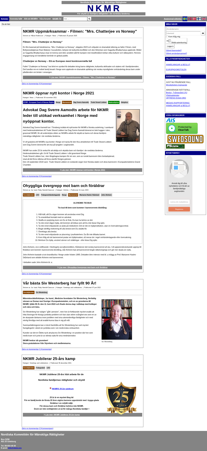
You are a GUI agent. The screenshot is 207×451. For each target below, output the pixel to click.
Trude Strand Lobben (98, 102)
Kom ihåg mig (169, 37)
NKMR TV (56, 19)
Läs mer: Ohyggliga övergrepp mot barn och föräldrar (83, 267)
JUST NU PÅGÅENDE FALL (178, 82)
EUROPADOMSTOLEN (176, 70)
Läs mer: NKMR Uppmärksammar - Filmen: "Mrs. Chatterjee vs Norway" (83, 77)
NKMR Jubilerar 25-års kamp (49, 358)
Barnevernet (67, 102)
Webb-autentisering (179, 42)
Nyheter (4, 19)
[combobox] (75, 19)
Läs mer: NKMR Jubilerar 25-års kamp (62, 415)
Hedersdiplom (114, 102)
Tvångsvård (40, 368)
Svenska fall (15, 19)
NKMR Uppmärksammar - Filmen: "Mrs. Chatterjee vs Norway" (80, 31)
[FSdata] (175, 148)
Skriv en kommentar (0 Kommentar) (37, 84)
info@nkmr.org (15, 448)
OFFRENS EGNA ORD (176, 98)
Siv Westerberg (41, 292)
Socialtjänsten (28, 195)
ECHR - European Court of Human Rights (38, 102)
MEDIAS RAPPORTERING (178, 103)
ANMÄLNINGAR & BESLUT (178, 65)
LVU (37, 195)
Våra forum (45, 19)
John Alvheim (106, 195)
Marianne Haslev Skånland (89, 195)
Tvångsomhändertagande (50, 195)
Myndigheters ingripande (176, 85)
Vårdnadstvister (172, 95)
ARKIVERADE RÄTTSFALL (178, 90)
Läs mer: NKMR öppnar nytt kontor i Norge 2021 (83, 170)
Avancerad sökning (173, 19)
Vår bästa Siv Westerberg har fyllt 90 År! (59, 283)
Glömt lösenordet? (174, 50)
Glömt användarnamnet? (176, 53)
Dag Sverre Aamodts (81, 102)
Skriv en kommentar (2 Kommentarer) (37, 428)
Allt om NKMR (30, 19)
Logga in (170, 46)
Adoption (124, 102)
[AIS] (170, 122)
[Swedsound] (185, 143)
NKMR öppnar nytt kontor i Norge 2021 (58, 93)
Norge (58, 102)
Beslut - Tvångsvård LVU (176, 93)
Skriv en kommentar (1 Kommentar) (37, 349)
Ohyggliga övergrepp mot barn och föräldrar (63, 186)
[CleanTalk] (182, 133)
